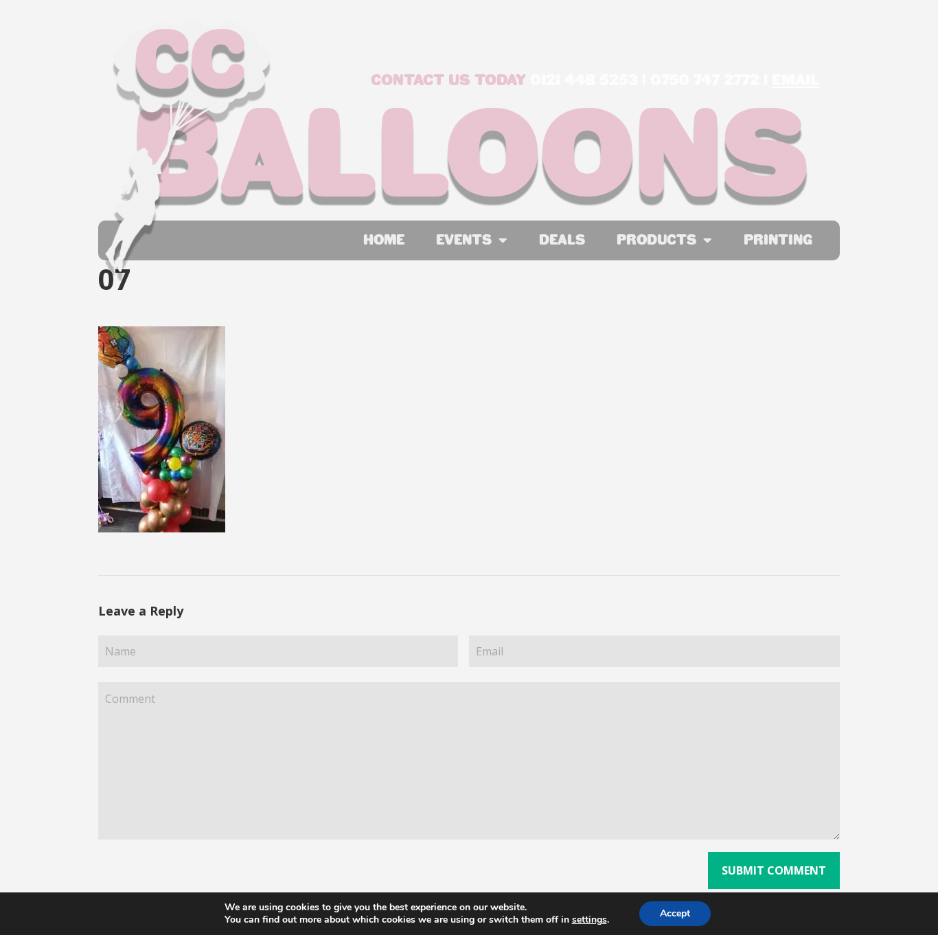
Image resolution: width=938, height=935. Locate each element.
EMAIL (795, 80)
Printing (778, 240)
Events (464, 240)
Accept (675, 913)
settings (589, 920)
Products (656, 240)
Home (383, 240)
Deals (562, 240)
